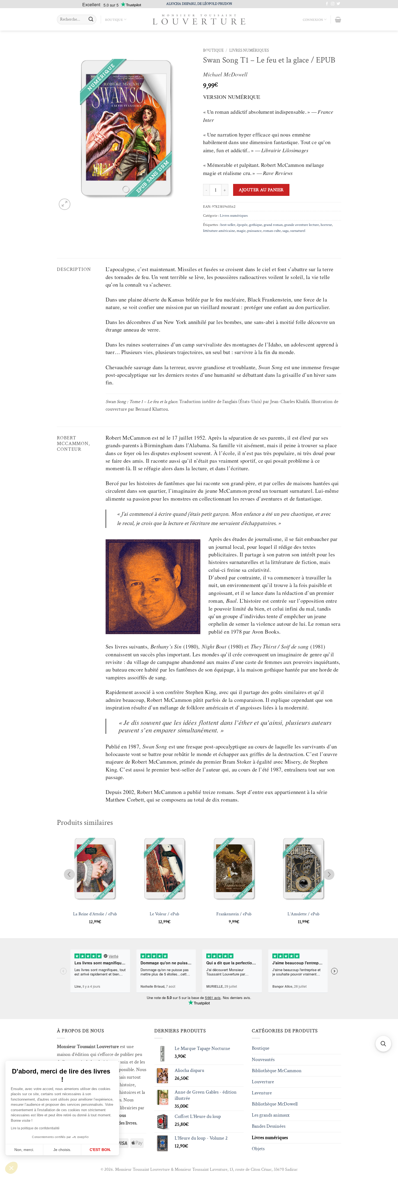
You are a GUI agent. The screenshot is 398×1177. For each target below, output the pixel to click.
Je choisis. (62, 1149)
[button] (11, 1167)
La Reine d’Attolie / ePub (95, 914)
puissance (254, 230)
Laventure (262, 1093)
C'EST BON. (100, 1149)
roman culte (272, 230)
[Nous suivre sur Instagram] (332, 4)
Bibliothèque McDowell (275, 1104)
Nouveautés (263, 1059)
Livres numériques (249, 50)
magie (241, 230)
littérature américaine (219, 230)
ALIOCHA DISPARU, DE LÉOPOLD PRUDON (199, 3)
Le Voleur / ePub (164, 914)
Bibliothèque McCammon (277, 1071)
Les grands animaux (270, 1115)
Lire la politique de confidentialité (35, 1128)
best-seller (227, 224)
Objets (258, 1149)
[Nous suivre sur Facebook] (327, 4)
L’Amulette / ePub (303, 914)
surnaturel (297, 230)
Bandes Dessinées (268, 1126)
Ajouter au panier (261, 190)
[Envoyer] (91, 20)
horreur (326, 224)
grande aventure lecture (301, 224)
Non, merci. (24, 1149)
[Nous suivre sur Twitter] (338, 4)
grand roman (273, 224)
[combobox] (76, 19)
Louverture (263, 1082)
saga (285, 230)
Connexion (313, 19)
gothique (255, 224)
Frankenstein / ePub (234, 914)
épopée (242, 224)
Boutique (114, 19)
